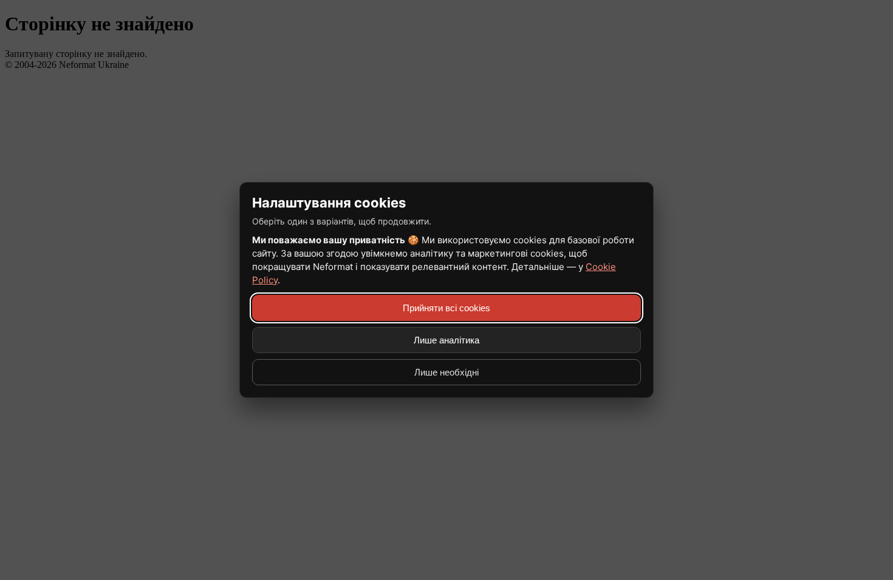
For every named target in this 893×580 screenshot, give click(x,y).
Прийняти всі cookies (446, 308)
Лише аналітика (446, 340)
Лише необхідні (446, 372)
